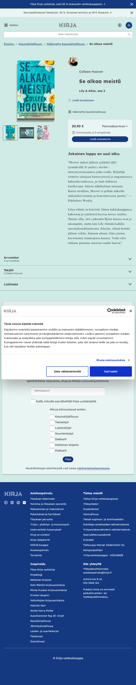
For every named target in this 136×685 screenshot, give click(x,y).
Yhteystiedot (90, 504)
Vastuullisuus (91, 514)
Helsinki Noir (38, 605)
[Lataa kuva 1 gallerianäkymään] (10, 132)
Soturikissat (37, 641)
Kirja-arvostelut (40, 534)
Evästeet (88, 539)
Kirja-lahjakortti (40, 539)
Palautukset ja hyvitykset (45, 514)
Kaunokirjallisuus (66, 416)
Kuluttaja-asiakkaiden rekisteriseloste (106, 524)
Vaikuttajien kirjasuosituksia (47, 600)
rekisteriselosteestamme (93, 468)
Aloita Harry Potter (41, 610)
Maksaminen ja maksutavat (47, 509)
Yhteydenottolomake (95, 568)
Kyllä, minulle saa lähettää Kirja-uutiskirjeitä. (66, 401)
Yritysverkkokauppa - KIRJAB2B (103, 555)
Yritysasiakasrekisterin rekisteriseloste (107, 529)
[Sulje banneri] (130, 311)
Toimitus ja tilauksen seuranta (48, 504)
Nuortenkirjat (64, 433)
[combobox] (68, 34)
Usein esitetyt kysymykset (45, 529)
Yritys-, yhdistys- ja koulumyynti (49, 524)
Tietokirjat (62, 422)
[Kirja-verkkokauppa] (13, 494)
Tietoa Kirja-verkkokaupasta (100, 498)
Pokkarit (60, 450)
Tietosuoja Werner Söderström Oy (103, 545)
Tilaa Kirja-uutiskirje (42, 569)
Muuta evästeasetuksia (111, 360)
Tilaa (68, 459)
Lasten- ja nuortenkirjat (44, 631)
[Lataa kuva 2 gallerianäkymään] (43, 132)
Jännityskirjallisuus (41, 626)
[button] (11, 25)
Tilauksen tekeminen (42, 498)
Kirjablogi (36, 574)
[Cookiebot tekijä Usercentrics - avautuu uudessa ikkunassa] (109, 311)
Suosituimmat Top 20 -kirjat (47, 615)
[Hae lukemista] (129, 34)
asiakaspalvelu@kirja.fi (97, 572)
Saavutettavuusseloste (96, 534)
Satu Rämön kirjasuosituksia (47, 585)
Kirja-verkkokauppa (69, 658)
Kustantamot (91, 509)
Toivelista (36, 555)
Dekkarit (61, 439)
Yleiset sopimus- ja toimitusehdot (103, 519)
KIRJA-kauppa (39, 545)
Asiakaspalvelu (39, 550)
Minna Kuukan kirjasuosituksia (48, 590)
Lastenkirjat (63, 428)
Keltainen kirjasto (67, 445)
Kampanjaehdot (93, 550)
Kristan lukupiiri (39, 595)
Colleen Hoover (91, 72)
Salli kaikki (110, 371)
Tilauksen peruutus (41, 519)
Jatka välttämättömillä (67, 371)
